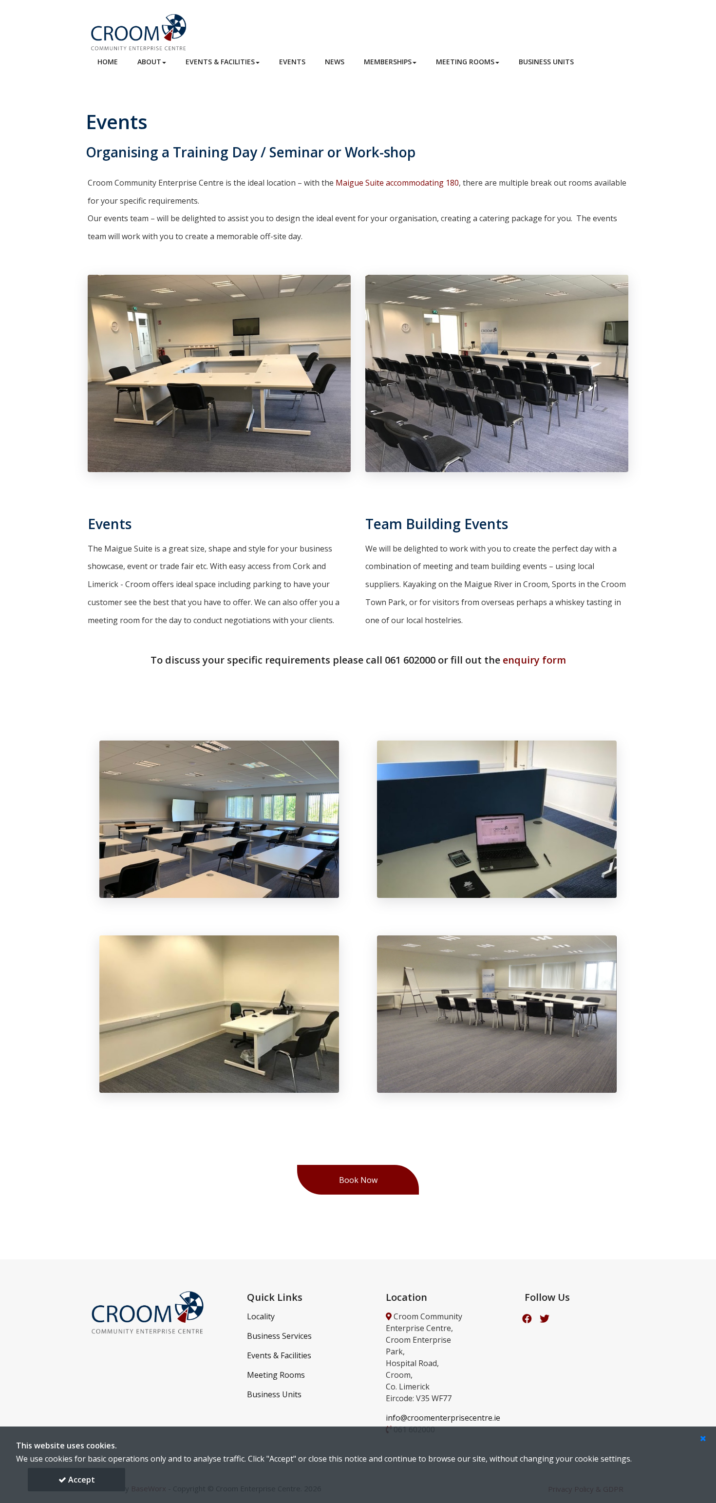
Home (107, 61)
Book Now (358, 1180)
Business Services (279, 1336)
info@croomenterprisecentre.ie (443, 1417)
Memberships (388, 61)
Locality (261, 1316)
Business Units (546, 61)
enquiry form (534, 659)
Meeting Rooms (465, 61)
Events (292, 61)
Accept (80, 1479)
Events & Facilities (220, 61)
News (334, 61)
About (149, 61)
